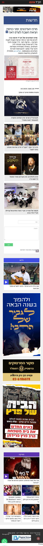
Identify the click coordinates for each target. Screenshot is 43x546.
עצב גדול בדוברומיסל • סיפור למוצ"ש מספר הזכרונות (24, 287)
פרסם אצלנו (11, 533)
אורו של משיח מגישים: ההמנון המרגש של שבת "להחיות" (23, 482)
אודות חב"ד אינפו (35, 533)
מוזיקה (21, 454)
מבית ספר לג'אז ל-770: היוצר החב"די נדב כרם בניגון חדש (31, 518)
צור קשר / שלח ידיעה (22, 533)
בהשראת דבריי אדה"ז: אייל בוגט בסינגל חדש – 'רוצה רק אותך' (13, 518)
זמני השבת (31, 88)
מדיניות (38, 534)
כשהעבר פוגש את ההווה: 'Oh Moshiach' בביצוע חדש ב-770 (13, 499)
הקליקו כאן (17, 51)
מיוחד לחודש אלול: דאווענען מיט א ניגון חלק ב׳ (31, 499)
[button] (4, 542)
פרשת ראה (24, 88)
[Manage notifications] (38, 538)
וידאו (22, 260)
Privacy (40, 544)
